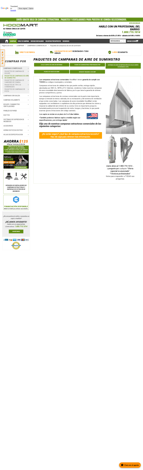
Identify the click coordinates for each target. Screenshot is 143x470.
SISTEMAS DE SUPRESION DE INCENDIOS (13, 120)
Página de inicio (7, 45)
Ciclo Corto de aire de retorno (51, 64)
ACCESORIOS (8, 126)
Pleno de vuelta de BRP (51, 71)
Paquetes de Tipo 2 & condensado (13, 86)
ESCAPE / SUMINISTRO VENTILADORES (11, 105)
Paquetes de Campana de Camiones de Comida (14, 81)
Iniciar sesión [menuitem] (131, 41)
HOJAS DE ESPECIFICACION (13, 134)
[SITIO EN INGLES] (128, 24)
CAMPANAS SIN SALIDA (11, 96)
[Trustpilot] (9, 34)
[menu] (71, 41)
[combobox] (118, 41)
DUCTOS (6, 115)
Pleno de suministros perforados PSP (87, 64)
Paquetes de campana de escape (14, 72)
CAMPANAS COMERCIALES (37, 45)
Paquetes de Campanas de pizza (15, 90)
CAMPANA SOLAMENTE (11, 100)
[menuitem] (13, 41)
